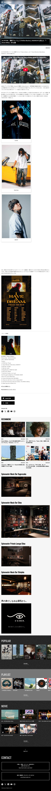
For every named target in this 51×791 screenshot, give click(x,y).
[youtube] (11, 412)
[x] (5, 412)
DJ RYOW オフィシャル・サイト (9, 389)
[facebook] (8, 412)
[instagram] (14, 412)
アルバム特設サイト (6, 386)
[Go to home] (6, 2)
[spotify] (2, 412)
